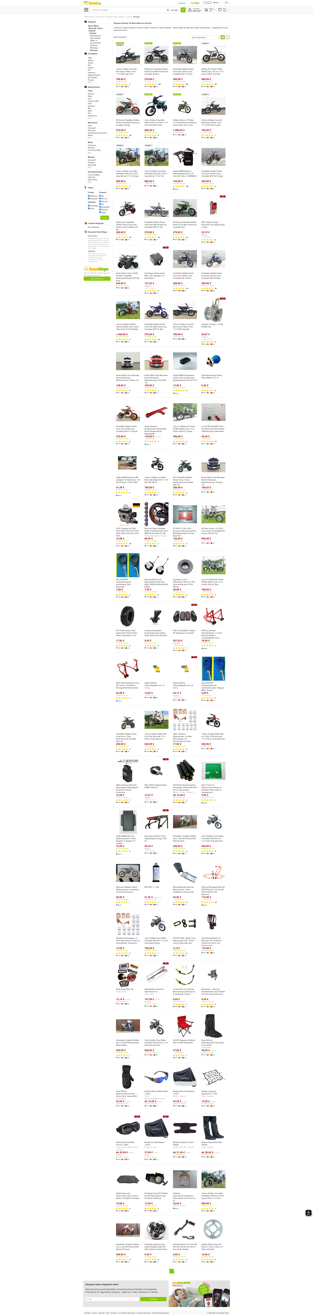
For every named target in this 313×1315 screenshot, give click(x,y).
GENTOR (91, 251)
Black (124, 991)
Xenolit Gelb (132, 1147)
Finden (104, 218)
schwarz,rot (92, 115)
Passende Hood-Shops (97, 232)
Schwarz (91, 93)
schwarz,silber (93, 101)
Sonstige (94, 50)
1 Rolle (182, 792)
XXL (185, 1147)
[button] (227, 3)
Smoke (124, 1147)
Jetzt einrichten (96, 278)
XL (185, 1096)
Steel (152, 994)
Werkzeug (94, 48)
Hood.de (91, 3)
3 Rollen (189, 792)
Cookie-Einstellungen (143, 1313)
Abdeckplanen (95, 35)
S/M (192, 1147)
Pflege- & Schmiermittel (95, 41)
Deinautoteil (92, 236)
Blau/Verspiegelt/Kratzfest (154, 1098)
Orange (163, 535)
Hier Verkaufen (93, 227)
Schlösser (94, 45)
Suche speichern (120, 37)
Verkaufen (182, 3)
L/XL (181, 1147)
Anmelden (153, 1299)
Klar (121, 1149)
